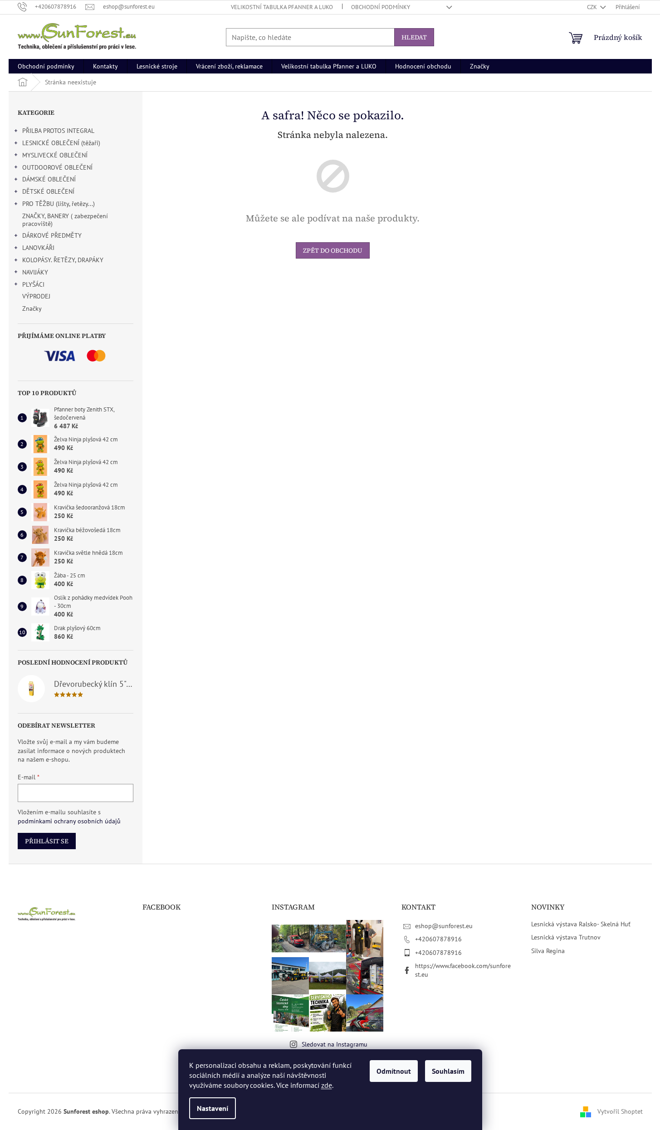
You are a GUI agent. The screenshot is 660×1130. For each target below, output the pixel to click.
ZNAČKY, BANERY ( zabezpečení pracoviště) (65, 220)
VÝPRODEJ (36, 296)
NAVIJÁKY (35, 272)
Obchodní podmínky (380, 7)
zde (326, 1085)
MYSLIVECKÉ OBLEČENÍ (55, 155)
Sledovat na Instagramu (334, 1044)
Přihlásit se (46, 841)
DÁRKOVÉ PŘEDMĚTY (52, 235)
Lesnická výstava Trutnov (566, 937)
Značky (32, 308)
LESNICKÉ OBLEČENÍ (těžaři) (61, 143)
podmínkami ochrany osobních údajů (69, 821)
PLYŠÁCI (33, 284)
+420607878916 (438, 939)
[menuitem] (46, 66)
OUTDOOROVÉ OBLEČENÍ (57, 167)
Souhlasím (448, 1071)
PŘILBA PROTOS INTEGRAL (58, 131)
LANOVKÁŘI (38, 248)
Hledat (414, 37)
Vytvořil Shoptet (620, 1111)
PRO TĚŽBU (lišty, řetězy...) (58, 204)
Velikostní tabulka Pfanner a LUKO (282, 7)
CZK (592, 7)
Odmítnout (393, 1071)
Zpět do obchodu (332, 250)
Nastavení (212, 1108)
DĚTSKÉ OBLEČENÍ (48, 191)
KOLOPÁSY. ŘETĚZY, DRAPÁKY (62, 260)
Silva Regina (548, 951)
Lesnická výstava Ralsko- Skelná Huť (581, 924)
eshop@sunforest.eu (444, 926)
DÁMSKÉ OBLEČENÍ (49, 179)
